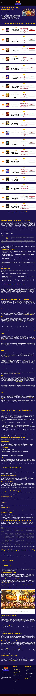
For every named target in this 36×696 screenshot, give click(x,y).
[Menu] (1, 3)
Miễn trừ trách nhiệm (17, 672)
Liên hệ (15, 674)
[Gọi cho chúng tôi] (15, 681)
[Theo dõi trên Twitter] (13, 681)
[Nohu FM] (18, 3)
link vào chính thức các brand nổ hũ (14, 14)
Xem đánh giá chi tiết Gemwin (7, 364)
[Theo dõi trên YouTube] (17, 681)
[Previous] (2, 215)
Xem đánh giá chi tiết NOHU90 (29, 314)
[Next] (33, 215)
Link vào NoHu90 (7, 235)
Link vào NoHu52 (7, 238)
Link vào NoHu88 (7, 240)
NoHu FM (2, 11)
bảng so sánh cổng (12, 660)
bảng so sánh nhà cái (26, 584)
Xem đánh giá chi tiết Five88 (19, 381)
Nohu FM (2, 672)
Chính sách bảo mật (17, 669)
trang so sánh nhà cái (7, 547)
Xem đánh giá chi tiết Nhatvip (16, 373)
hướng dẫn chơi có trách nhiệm (7, 582)
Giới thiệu (15, 668)
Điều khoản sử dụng (17, 671)
